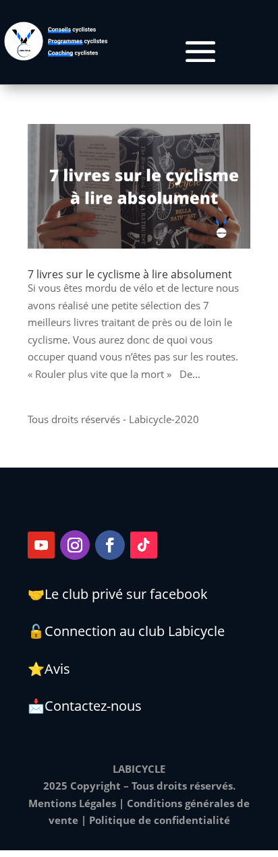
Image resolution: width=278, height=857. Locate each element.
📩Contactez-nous (85, 706)
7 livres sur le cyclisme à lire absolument (130, 274)
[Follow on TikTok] (143, 545)
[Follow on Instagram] (75, 545)
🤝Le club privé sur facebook (118, 594)
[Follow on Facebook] (110, 545)
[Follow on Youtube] (41, 545)
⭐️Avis (49, 669)
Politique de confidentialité (159, 820)
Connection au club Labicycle (135, 631)
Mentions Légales (72, 803)
